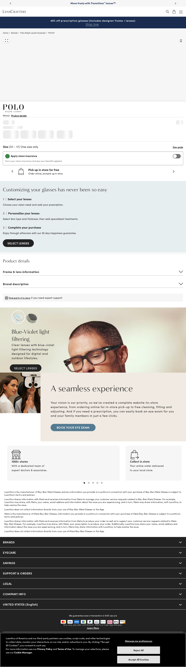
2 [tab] (88, 483)
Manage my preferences (138, 641)
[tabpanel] (63, 467)
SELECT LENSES (18, 243)
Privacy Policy (44, 649)
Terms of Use (64, 649)
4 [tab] (97, 483)
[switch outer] (177, 156)
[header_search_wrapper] (167, 12)
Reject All (138, 650)
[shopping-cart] (174, 12)
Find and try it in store (19, 297)
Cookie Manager (23, 652)
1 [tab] (84, 483)
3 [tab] (93, 483)
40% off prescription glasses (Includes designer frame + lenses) (92, 22)
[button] (12, 171)
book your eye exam (73, 427)
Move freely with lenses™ (93, 3)
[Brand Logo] (13, 111)
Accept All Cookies (138, 659)
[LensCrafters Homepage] (14, 12)
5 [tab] (102, 483)
